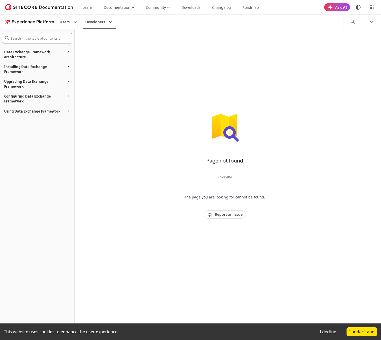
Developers (95, 21)
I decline (328, 332)
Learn (87, 7)
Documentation (117, 7)
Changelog (221, 7)
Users (65, 21)
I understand (362, 332)
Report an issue (229, 214)
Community (156, 7)
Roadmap (250, 7)
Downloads (191, 7)
